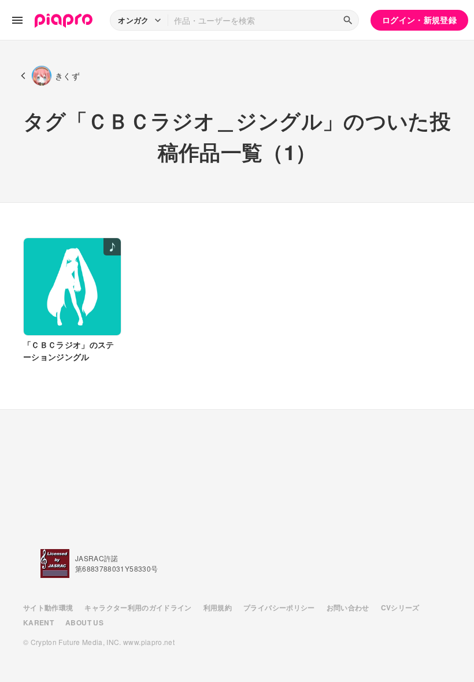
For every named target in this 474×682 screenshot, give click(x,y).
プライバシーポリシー (279, 607)
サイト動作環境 (48, 607)
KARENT (38, 622)
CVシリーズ (400, 607)
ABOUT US (84, 622)
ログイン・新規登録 (419, 19)
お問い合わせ (348, 607)
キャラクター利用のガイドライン (137, 607)
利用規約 (217, 607)
